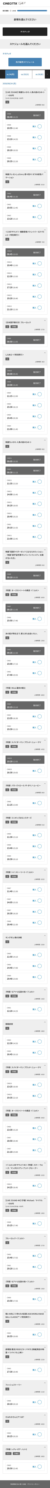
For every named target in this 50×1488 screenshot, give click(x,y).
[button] (25, 98)
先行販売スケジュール (25, 62)
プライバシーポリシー (33, 1484)
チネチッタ (25, 31)
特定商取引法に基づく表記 (18, 1484)
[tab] (25, 98)
